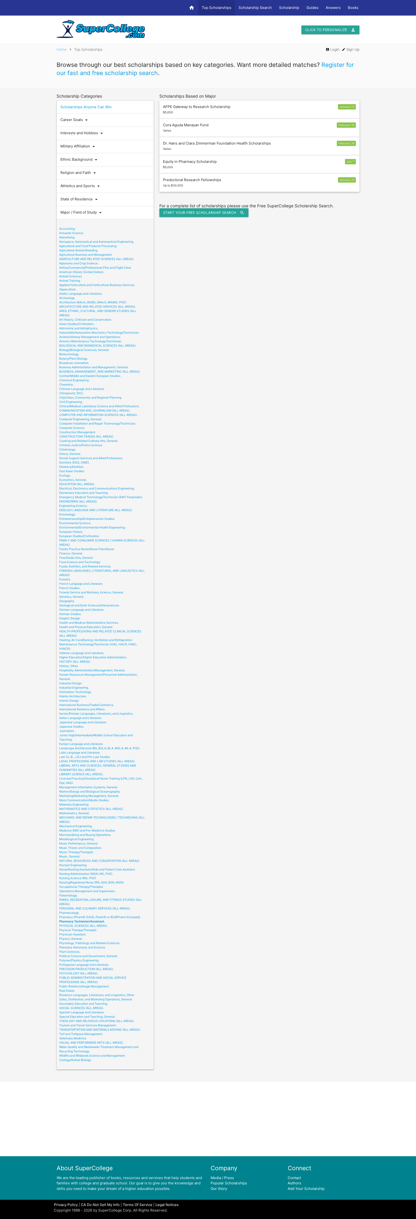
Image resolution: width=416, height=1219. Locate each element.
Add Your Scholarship (306, 1188)
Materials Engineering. (74, 804)
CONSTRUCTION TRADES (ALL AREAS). (86, 436)
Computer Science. (72, 428)
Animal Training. (70, 280)
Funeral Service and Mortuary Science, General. (91, 592)
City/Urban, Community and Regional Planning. (90, 397)
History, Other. (68, 666)
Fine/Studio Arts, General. (76, 557)
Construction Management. (77, 432)
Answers (333, 7)
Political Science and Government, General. (88, 956)
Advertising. (67, 237)
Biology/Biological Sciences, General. (84, 350)
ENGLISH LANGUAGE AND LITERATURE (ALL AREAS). (95, 510)
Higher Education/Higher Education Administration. (93, 657)
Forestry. (65, 579)
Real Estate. (67, 990)
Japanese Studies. (71, 726)
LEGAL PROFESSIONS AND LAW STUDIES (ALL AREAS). (97, 761)
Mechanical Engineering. (75, 826)
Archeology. (67, 298)
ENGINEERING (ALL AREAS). (78, 501)
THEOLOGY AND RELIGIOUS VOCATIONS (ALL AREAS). (96, 1021)
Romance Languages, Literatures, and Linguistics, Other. (97, 995)
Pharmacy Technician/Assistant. (82, 921)
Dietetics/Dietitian (71, 467)
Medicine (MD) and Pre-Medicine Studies (87, 830)
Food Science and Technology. (80, 562)
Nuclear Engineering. (73, 865)
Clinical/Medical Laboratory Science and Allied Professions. (99, 406)
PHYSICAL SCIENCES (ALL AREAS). (83, 925)
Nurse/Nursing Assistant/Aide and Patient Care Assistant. (97, 869)
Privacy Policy (66, 1204)
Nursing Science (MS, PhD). (78, 878)
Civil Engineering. (71, 402)
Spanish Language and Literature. (81, 1012)
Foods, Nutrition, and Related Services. (85, 566)
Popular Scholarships (229, 1183)
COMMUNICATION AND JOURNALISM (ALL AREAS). (94, 410)
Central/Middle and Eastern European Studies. (90, 376)
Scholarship (289, 7)
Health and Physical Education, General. (86, 627)
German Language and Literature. (81, 609)
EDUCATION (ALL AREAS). (77, 484)
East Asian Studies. (72, 471)
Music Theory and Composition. (80, 848)
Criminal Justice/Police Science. (81, 445)
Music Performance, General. (78, 843)
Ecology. (65, 475)
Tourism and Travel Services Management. (88, 1025)
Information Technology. (75, 692)
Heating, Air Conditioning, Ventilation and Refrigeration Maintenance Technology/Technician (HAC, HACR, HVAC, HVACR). (98, 644)
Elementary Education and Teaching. (83, 493)
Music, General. (69, 856)
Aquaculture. (67, 289)
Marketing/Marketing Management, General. (89, 796)
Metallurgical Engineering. (76, 839)
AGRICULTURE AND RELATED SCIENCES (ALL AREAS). (96, 259)
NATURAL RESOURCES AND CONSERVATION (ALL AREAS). (99, 861)
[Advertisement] (208, 1119)
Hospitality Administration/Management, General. (92, 670)
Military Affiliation (78, 146)
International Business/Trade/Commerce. (86, 705)
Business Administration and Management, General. (93, 367)
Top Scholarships (216, 7)
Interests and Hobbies (82, 133)
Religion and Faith (79, 173)
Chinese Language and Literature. (82, 389)
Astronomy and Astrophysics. (78, 328)
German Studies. (70, 614)
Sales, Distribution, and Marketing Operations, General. (96, 999)
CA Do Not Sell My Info (100, 1204)
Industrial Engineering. (74, 687)
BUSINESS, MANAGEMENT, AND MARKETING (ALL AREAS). (99, 371)
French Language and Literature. (81, 583)
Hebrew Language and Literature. (81, 653)
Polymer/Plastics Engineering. (79, 960)
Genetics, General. (71, 596)
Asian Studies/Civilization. (76, 324)
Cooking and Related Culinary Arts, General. (88, 441)
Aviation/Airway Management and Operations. (90, 337)
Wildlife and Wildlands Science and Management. (92, 1055)
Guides (312, 7)
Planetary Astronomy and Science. (82, 947)
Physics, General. (71, 938)
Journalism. (67, 731)
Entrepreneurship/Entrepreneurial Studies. (87, 519)
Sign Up (350, 49)
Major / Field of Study (81, 213)
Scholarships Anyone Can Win (86, 107)
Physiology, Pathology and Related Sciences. (89, 943)
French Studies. (69, 588)
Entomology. (67, 514)
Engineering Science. (73, 506)
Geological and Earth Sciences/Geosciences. (89, 605)
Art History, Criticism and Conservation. (85, 319)
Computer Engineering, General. (80, 419)
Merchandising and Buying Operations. (85, 835)
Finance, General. (71, 553)
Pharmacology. (69, 912)
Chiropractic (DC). (71, 393)
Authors (294, 1183)
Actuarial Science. (71, 233)
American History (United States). (81, 272)
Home (62, 49)
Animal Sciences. (70, 276)
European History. (71, 531)
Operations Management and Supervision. (87, 891)
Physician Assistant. (72, 934)
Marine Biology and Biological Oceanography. (90, 791)
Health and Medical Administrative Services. (89, 622)
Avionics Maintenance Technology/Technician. (90, 341)
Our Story (219, 1188)
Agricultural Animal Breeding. (78, 250)
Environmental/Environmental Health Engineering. (92, 527)
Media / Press (222, 1177)
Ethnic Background (79, 160)
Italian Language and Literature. (80, 718)
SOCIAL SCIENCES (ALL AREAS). (81, 1008)
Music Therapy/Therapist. (76, 852)
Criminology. (67, 449)
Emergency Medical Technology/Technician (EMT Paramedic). (101, 497)
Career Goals (74, 120)
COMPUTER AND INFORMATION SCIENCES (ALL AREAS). (98, 415)
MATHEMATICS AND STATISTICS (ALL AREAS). (91, 809)
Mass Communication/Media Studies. (84, 800)
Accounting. (67, 228)
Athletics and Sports (80, 186)
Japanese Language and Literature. (83, 722)
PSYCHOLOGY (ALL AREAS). (78, 973)
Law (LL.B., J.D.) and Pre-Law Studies (84, 757)
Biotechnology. (69, 354)
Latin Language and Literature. (79, 752)
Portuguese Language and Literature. (84, 964)
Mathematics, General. (74, 813)
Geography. (67, 601)
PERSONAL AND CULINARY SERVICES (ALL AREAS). (94, 908)
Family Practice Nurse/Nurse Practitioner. (87, 549)
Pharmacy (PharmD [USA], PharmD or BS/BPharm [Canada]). (100, 917)
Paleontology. (68, 895)
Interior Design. (69, 700)
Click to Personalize (330, 29)
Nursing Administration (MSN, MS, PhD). (86, 874)
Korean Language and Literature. (81, 744)
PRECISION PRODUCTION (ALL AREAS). (86, 969)
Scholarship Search (255, 7)
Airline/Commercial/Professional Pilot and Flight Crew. (95, 267)
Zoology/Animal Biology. (75, 1060)
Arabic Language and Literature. (80, 293)
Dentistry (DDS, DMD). (74, 462)
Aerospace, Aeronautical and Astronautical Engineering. (96, 241)
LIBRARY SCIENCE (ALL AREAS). (81, 774)
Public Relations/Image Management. (84, 986)
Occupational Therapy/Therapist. (81, 887)
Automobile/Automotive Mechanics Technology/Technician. (99, 332)
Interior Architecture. (73, 696)
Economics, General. (73, 480)
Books (353, 7)
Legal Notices (167, 1204)
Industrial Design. (70, 683)
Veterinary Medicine (72, 1038)
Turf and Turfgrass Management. (81, 1034)
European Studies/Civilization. (79, 536)
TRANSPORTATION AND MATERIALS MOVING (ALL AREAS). (100, 1029)
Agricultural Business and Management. (85, 254)
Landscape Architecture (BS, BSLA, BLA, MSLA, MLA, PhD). (99, 748)
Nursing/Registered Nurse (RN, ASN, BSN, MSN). (91, 882)
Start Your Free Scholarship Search (204, 212)
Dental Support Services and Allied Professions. (91, 458)
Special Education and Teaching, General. (87, 1016)
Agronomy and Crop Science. (78, 263)
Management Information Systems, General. (88, 787)
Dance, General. (70, 454)
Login (332, 49)
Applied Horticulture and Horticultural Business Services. (97, 285)
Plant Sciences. (69, 951)
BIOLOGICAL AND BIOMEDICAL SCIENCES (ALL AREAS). (97, 345)
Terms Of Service (137, 1204)
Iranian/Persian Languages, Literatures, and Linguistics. (96, 713)
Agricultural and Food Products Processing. (88, 246)
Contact (294, 1177)
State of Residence (79, 199)
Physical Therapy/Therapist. (78, 930)
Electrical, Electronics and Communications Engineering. (97, 488)
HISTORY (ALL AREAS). (75, 661)
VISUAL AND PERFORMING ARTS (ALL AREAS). (91, 1042)
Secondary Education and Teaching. (83, 1003)
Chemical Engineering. (74, 380)
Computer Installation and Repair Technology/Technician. (97, 423)
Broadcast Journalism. (74, 363)
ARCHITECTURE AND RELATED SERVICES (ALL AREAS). (97, 306)
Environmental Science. (75, 523)
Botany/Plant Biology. (73, 358)
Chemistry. (66, 384)
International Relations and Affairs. (82, 709)
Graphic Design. (70, 618)
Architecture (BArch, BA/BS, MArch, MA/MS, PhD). (93, 302)
